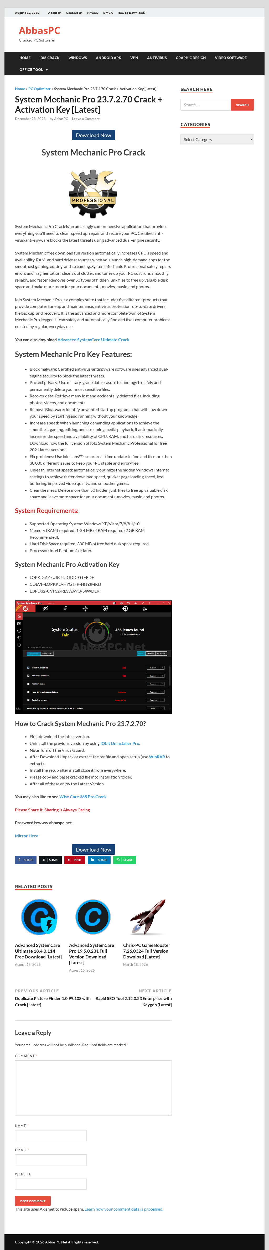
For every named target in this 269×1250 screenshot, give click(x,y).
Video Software (231, 57)
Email (22, 1150)
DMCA (108, 13)
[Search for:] (217, 105)
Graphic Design (191, 57)
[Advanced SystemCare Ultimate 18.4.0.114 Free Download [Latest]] (39, 918)
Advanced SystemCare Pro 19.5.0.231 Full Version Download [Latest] (91, 953)
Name (22, 1126)
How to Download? (131, 13)
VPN (134, 57)
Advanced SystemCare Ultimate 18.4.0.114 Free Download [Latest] (38, 950)
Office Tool (31, 69)
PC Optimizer (39, 88)
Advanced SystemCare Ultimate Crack (94, 339)
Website (23, 1174)
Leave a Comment (86, 119)
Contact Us (74, 13)
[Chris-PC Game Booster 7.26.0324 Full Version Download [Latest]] (147, 918)
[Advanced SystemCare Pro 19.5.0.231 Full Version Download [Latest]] (93, 918)
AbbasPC (39, 30)
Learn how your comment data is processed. (124, 1208)
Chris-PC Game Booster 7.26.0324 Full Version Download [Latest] (146, 950)
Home (24, 57)
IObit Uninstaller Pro (119, 743)
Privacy (93, 13)
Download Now (93, 135)
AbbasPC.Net (56, 1242)
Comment (26, 1056)
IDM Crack (49, 57)
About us (54, 13)
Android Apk (108, 57)
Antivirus (157, 57)
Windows (78, 57)
